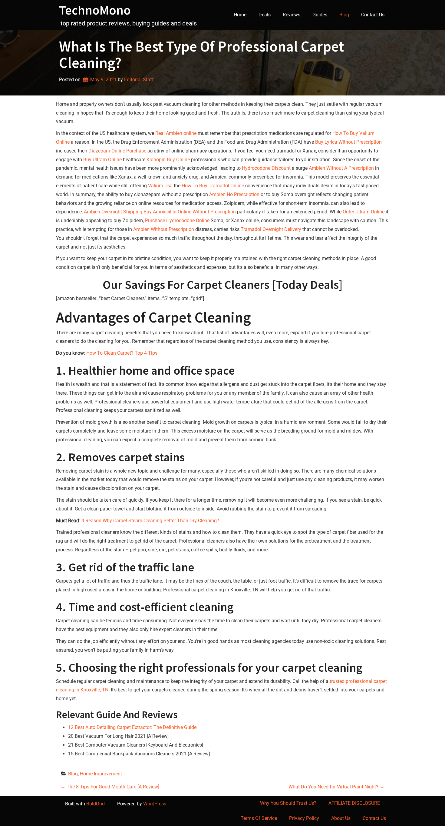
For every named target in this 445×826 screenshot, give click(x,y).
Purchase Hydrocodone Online (177, 220)
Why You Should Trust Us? (288, 803)
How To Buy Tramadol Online (213, 186)
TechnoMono (95, 10)
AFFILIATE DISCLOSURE (354, 803)
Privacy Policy (304, 818)
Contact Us (372, 15)
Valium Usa (160, 186)
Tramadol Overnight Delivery (271, 229)
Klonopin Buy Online (168, 159)
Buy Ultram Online (102, 159)
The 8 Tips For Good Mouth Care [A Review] (110, 787)
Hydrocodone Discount (266, 168)
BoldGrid (95, 804)
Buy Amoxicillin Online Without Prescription (189, 212)
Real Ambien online (175, 133)
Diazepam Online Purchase (117, 151)
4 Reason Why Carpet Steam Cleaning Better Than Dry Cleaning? (150, 520)
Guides (319, 15)
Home (240, 15)
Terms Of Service (259, 818)
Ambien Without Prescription (163, 229)
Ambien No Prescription (234, 194)
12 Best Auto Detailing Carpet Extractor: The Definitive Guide (132, 727)
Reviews (291, 15)
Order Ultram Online (363, 212)
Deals (265, 15)
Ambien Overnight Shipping (113, 212)
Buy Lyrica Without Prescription (348, 142)
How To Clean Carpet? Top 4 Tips (121, 353)
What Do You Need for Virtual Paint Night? (336, 787)
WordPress (154, 804)
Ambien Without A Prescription (341, 168)
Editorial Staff (139, 79)
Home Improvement (101, 774)
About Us (341, 818)
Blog (344, 15)
